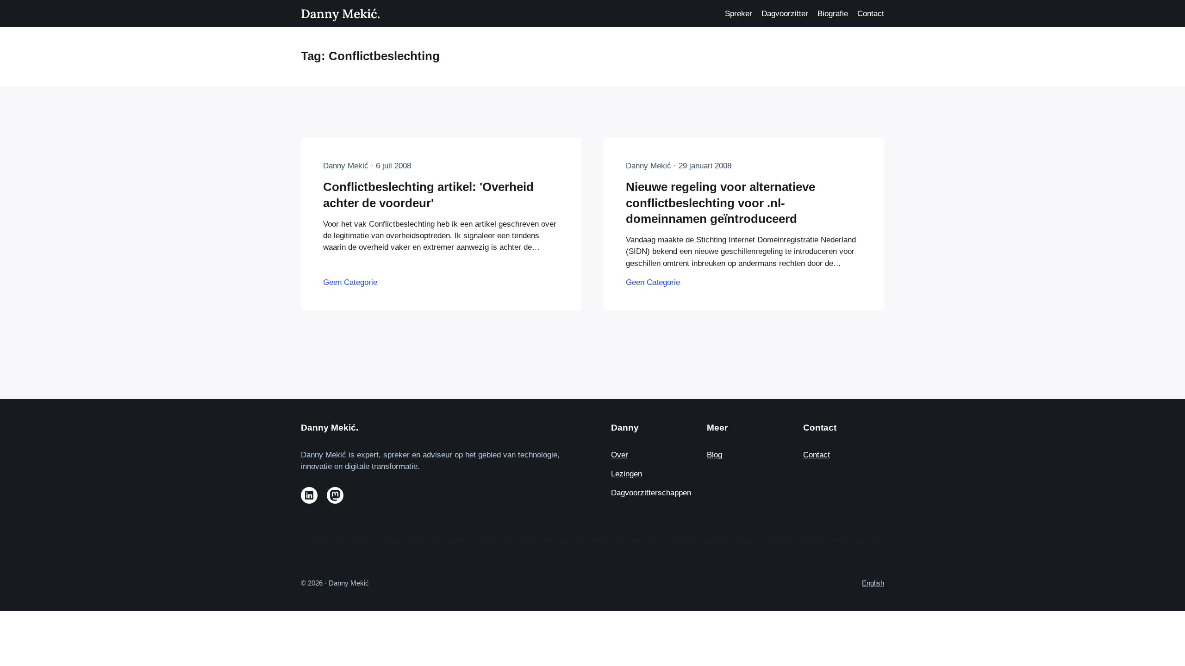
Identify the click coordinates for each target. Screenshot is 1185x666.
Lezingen (626, 473)
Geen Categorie (350, 282)
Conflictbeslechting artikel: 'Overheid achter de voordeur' (428, 195)
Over (619, 454)
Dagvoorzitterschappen (651, 492)
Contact (816, 454)
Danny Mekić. (340, 13)
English (873, 583)
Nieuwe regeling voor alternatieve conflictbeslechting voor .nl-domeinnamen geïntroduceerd (720, 203)
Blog (714, 454)
